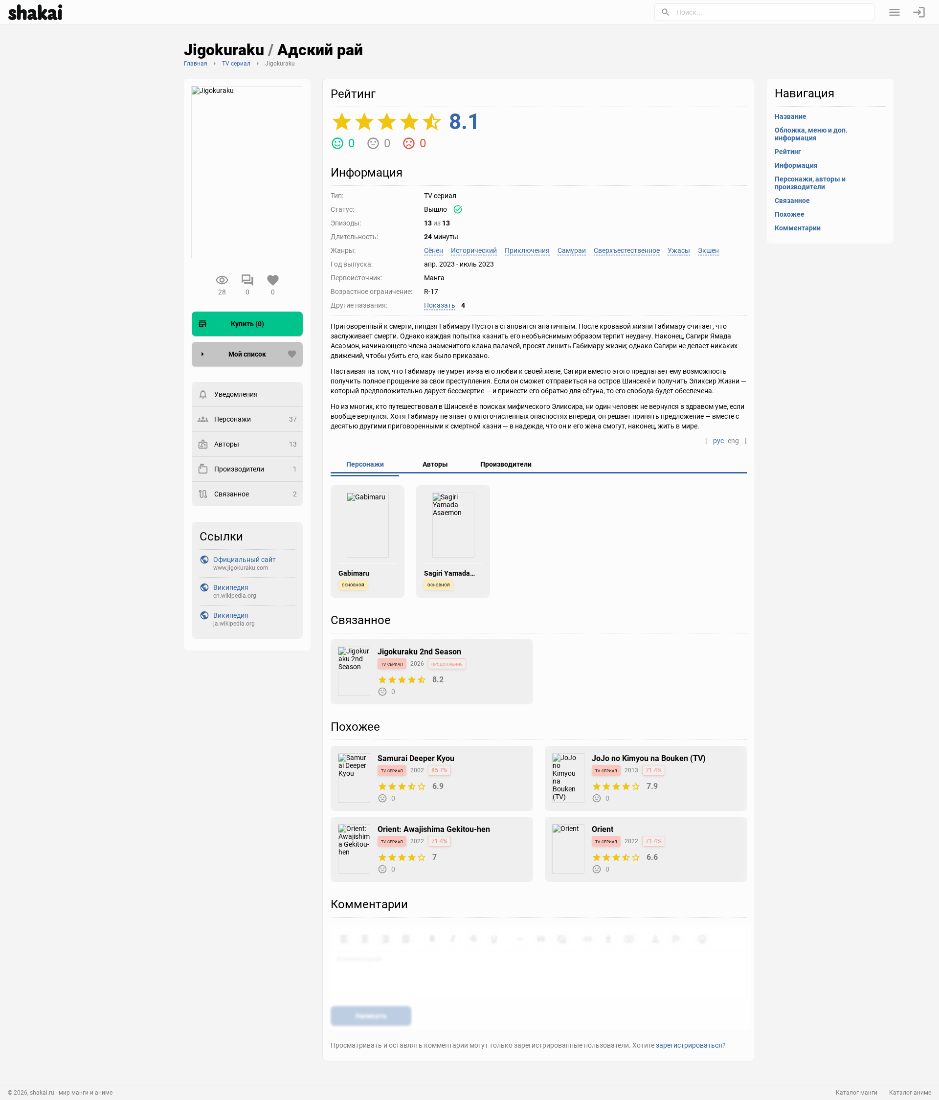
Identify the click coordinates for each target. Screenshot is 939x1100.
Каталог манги (856, 1092)
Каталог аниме (910, 1092)
